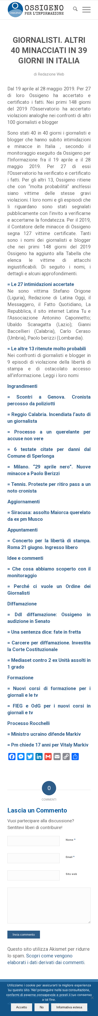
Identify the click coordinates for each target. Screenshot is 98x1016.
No (42, 1007)
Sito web (71, 874)
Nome (70, 839)
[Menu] (84, 9)
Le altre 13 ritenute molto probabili (48, 348)
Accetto (21, 1007)
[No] (92, 997)
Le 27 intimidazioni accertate (43, 284)
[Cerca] (73, 9)
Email (70, 857)
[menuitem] (73, 9)
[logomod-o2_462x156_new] (40, 9)
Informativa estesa (69, 1007)
